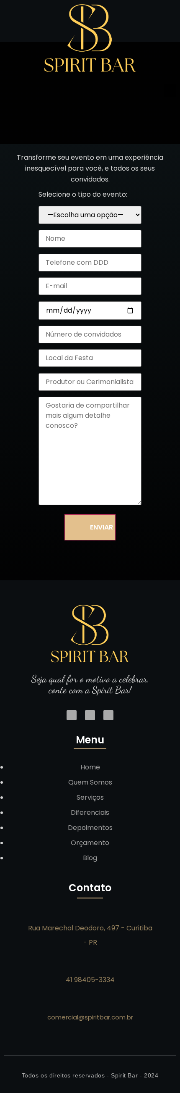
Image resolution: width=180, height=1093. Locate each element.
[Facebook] (108, 715)
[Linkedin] (90, 715)
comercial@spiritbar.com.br (90, 1017)
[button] (170, 90)
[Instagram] (72, 715)
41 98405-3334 (90, 980)
